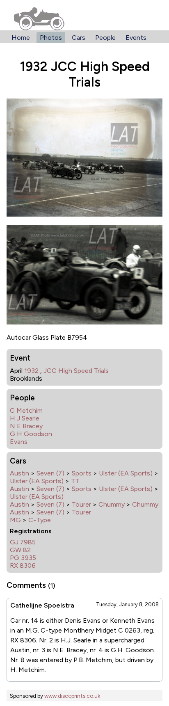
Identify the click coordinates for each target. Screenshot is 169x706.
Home (20, 37)
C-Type (39, 520)
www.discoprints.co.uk (72, 695)
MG (15, 520)
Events (136, 37)
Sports (81, 473)
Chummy (111, 504)
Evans (18, 442)
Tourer (81, 504)
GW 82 (20, 550)
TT (75, 481)
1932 (31, 371)
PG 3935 (23, 558)
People (105, 37)
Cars (78, 37)
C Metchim (26, 410)
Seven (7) (50, 473)
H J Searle (24, 418)
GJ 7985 (23, 542)
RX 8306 (23, 565)
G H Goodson (31, 434)
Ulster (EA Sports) (126, 473)
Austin (19, 473)
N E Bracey (26, 426)
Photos (51, 37)
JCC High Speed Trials (76, 371)
